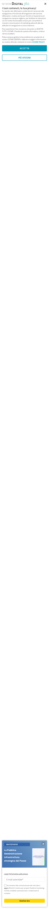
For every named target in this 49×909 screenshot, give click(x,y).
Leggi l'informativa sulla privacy (16, 874)
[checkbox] (5, 886)
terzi (6, 888)
